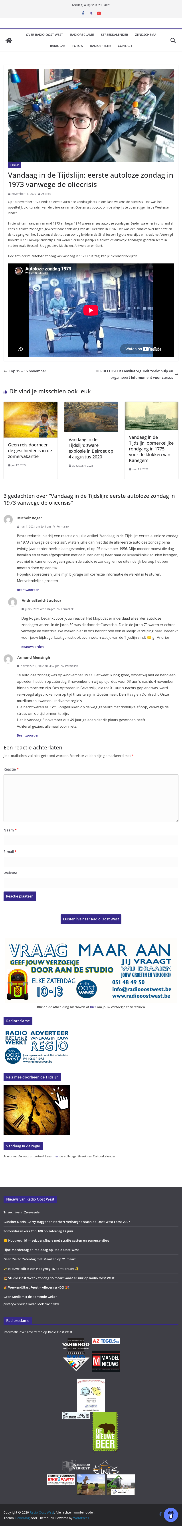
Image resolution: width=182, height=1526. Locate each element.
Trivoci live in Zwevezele (22, 1212)
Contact (125, 46)
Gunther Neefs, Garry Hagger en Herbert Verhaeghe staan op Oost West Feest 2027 (67, 1222)
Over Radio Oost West (44, 34)
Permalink (63, 526)
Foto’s (77, 46)
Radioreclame (82, 34)
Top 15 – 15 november (27, 371)
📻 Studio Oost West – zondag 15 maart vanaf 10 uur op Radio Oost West (59, 1278)
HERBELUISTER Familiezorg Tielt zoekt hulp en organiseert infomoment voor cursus (134, 374)
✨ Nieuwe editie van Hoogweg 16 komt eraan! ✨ (41, 1269)
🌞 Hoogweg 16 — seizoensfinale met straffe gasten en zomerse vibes (56, 1240)
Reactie (11, 769)
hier (93, 1007)
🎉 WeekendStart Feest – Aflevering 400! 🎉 (36, 1287)
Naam (10, 830)
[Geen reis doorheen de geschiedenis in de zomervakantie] (30, 404)
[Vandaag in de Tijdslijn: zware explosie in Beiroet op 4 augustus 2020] (91, 404)
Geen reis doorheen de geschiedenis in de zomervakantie (30, 450)
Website (10, 873)
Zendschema (145, 34)
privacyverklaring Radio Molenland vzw (31, 1304)
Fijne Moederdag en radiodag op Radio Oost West (41, 1250)
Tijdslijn (15, 164)
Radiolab (57, 46)
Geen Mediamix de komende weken (30, 1297)
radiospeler (100, 46)
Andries (46, 194)
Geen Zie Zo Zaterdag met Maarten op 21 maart (40, 1259)
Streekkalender (114, 34)
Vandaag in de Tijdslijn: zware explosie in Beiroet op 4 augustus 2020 (91, 448)
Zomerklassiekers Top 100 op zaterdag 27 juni (38, 1231)
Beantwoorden (28, 590)
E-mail (10, 851)
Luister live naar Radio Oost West (91, 919)
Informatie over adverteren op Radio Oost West (38, 1332)
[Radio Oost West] (9, 40)
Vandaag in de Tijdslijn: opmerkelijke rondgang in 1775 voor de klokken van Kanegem (151, 448)
